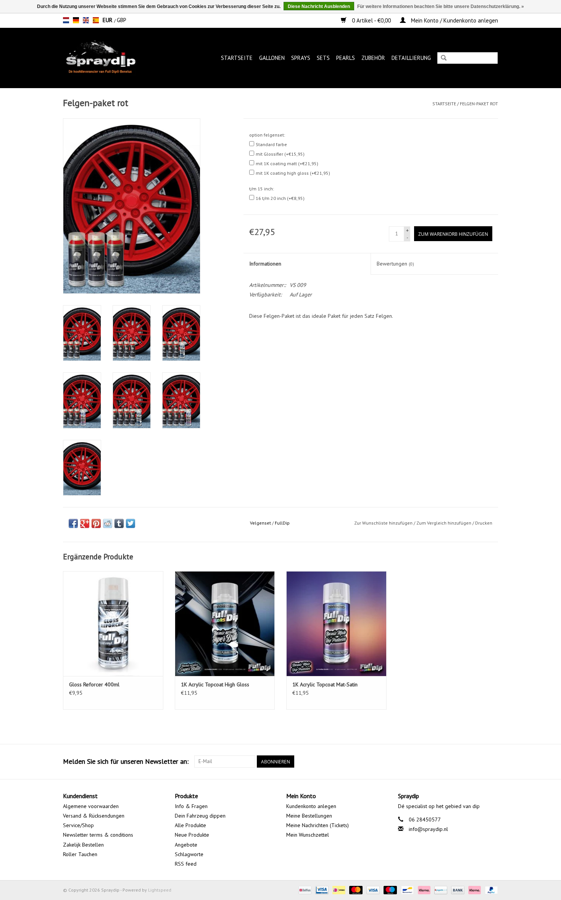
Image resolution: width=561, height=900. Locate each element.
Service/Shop (78, 825)
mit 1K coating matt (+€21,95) (287, 163)
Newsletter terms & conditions (98, 834)
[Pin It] (96, 523)
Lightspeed (159, 890)
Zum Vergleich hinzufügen (444, 523)
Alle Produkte (190, 825)
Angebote (186, 844)
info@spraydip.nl (428, 829)
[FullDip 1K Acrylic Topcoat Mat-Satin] (336, 623)
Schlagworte (189, 854)
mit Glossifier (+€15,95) (280, 154)
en (86, 20)
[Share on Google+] (84, 523)
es (96, 20)
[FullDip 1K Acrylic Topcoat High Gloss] (225, 623)
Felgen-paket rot (479, 103)
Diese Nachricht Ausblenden (319, 6)
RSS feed (186, 863)
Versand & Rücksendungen (93, 815)
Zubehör (373, 57)
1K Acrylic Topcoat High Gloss (215, 684)
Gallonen (272, 57)
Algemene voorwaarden (91, 806)
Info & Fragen (191, 806)
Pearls (345, 57)
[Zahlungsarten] (304, 889)
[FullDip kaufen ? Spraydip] (108, 57)
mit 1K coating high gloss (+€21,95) (293, 173)
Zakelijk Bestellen (83, 844)
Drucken (483, 523)
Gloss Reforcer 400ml (94, 684)
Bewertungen (395, 263)
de (76, 20)
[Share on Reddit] (107, 523)
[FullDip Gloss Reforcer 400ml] (113, 623)
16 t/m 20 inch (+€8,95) (280, 198)
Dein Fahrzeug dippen (200, 815)
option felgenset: (267, 135)
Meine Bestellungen (309, 815)
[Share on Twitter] (130, 523)
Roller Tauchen (80, 854)
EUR (108, 20)
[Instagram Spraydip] (492, 761)
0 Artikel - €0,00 (371, 20)
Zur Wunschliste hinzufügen (383, 523)
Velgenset (260, 523)
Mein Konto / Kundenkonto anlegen (453, 20)
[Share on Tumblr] (119, 523)
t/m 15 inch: (261, 189)
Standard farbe (271, 144)
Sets (323, 57)
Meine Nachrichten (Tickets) (317, 825)
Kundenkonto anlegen (311, 806)
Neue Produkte (192, 834)
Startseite (237, 57)
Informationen (265, 263)
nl (66, 20)
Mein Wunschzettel (307, 834)
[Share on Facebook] (73, 523)
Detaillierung (411, 57)
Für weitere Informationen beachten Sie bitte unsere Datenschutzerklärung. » (440, 6)
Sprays (300, 57)
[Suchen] (443, 58)
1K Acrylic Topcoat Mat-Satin (325, 684)
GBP (121, 20)
